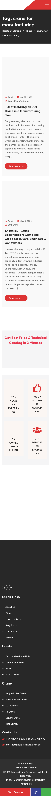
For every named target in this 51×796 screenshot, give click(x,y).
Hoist (8, 668)
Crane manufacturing (18, 101)
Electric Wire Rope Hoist (18, 656)
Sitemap (9, 637)
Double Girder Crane (16, 699)
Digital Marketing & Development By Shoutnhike (25, 781)
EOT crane (13, 224)
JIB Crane (10, 711)
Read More (14, 166)
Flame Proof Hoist (14, 662)
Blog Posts (11, 625)
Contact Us (11, 631)
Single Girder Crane (15, 693)
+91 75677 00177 (35, 739)
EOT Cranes (11, 705)
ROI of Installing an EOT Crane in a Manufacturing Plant (23, 111)
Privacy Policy (25, 763)
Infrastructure (13, 619)
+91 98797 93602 (15, 739)
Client (8, 613)
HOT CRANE (11, 723)
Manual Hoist (12, 674)
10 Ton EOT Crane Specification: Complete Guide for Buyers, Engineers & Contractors (25, 237)
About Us (10, 606)
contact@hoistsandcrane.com (23, 744)
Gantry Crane (12, 717)
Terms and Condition (25, 767)
